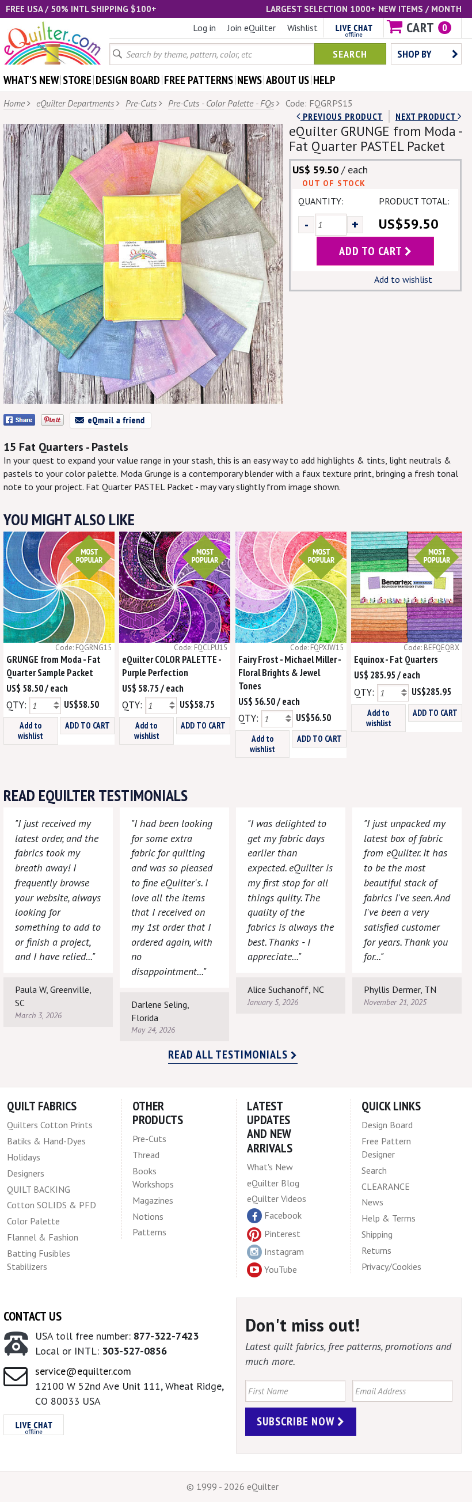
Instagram (284, 1251)
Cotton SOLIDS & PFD (51, 1205)
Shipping (377, 1234)
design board (128, 80)
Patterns (149, 1232)
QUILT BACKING (38, 1189)
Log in (204, 27)
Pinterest (282, 1233)
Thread (145, 1154)
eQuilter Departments (75, 103)
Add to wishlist (403, 279)
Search (350, 53)
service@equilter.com (83, 1371)
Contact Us (32, 1316)
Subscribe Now (297, 1421)
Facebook (283, 1215)
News (372, 1202)
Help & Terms (388, 1218)
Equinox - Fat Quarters (396, 659)
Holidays (23, 1157)
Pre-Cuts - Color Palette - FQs (221, 103)
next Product (426, 116)
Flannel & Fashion (42, 1237)
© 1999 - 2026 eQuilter (232, 1486)
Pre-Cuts (141, 103)
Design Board (387, 1125)
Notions (147, 1216)
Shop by (414, 53)
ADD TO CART (87, 725)
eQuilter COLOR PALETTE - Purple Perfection (171, 666)
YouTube (280, 1269)
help (324, 80)
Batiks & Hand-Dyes (46, 1141)
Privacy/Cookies (391, 1266)
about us (287, 80)
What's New (270, 1167)
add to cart (372, 251)
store (77, 80)
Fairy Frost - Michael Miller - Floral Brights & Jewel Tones (289, 672)
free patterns (198, 80)
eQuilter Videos (276, 1198)
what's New (31, 80)
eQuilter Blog (273, 1183)
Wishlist (302, 27)
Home (14, 103)
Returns (376, 1250)
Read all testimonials (229, 1054)
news (249, 80)
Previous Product (341, 116)
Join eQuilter (251, 27)
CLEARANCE (385, 1186)
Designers (25, 1173)
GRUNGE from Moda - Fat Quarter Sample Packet (53, 666)
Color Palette (33, 1221)
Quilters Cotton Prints (50, 1125)
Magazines (152, 1200)
